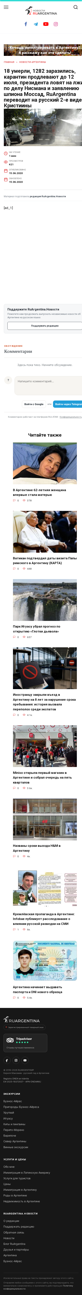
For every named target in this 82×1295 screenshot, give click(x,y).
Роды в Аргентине (15, 1195)
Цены (7, 1184)
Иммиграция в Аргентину (20, 1189)
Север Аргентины (14, 1141)
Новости (8, 1238)
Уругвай (8, 1112)
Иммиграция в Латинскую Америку (26, 1172)
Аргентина (10, 1255)
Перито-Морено (13, 1129)
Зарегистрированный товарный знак (25, 1027)
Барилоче (9, 1135)
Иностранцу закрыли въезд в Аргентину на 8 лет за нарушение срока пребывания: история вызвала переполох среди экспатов (44, 702)
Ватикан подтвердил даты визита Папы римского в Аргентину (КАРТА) (45, 560)
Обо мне (8, 1166)
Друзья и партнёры (16, 1249)
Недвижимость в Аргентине (21, 1201)
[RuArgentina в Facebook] (7, 1060)
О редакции (11, 1220)
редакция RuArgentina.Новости (48, 196)
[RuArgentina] (21, 1020)
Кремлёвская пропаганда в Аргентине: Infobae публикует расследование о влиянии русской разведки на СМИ (44, 918)
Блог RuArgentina (14, 1243)
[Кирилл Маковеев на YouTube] (25, 1060)
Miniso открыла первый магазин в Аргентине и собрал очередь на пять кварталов (42, 777)
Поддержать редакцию (18, 1226)
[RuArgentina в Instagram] (16, 1060)
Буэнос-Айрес (12, 1101)
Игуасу (8, 1118)
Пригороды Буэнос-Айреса (21, 1106)
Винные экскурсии (15, 1147)
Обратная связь (13, 1232)
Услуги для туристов (17, 1178)
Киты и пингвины (14, 1124)
